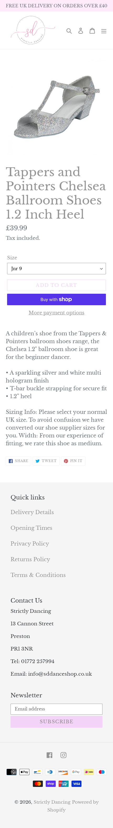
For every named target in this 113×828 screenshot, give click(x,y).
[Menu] (104, 30)
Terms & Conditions (38, 575)
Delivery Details (32, 512)
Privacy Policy (30, 544)
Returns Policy (30, 559)
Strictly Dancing (52, 802)
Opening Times (31, 528)
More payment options (56, 313)
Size (12, 258)
